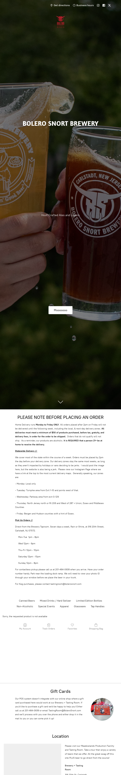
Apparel (64, 606)
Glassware (80, 606)
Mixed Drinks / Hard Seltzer (55, 600)
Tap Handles (97, 606)
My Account (25, 628)
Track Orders (48, 628)
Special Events (46, 606)
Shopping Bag (96, 628)
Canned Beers (27, 600)
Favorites (72, 628)
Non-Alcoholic (25, 606)
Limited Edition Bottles (89, 600)
